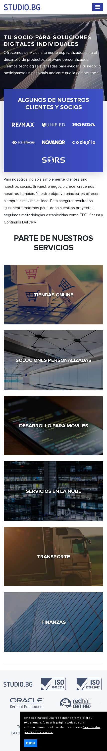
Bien (30, 743)
